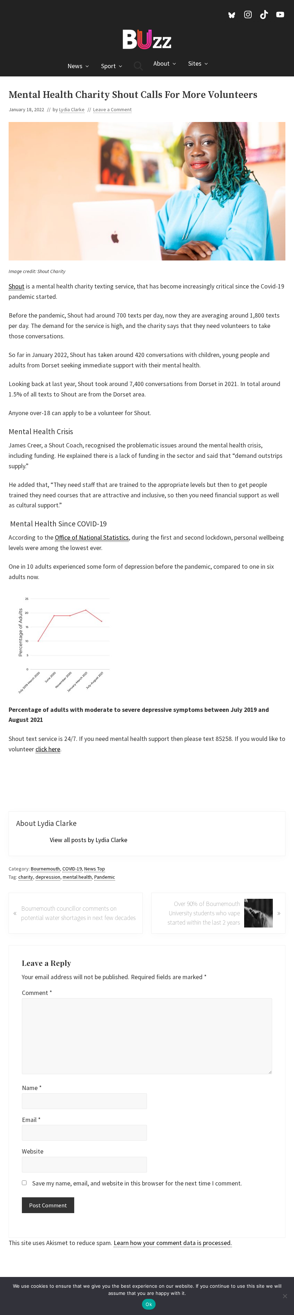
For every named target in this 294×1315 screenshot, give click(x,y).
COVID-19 (72, 868)
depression (47, 877)
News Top (94, 868)
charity (25, 877)
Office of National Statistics (92, 537)
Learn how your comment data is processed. (173, 1243)
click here (47, 749)
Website (32, 1151)
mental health (77, 877)
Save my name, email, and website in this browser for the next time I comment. (137, 1183)
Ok (149, 1304)
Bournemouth (45, 868)
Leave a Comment (112, 109)
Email (31, 1120)
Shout (16, 286)
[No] (285, 1296)
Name (32, 1088)
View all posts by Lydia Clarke (88, 840)
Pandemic (104, 877)
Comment (37, 993)
